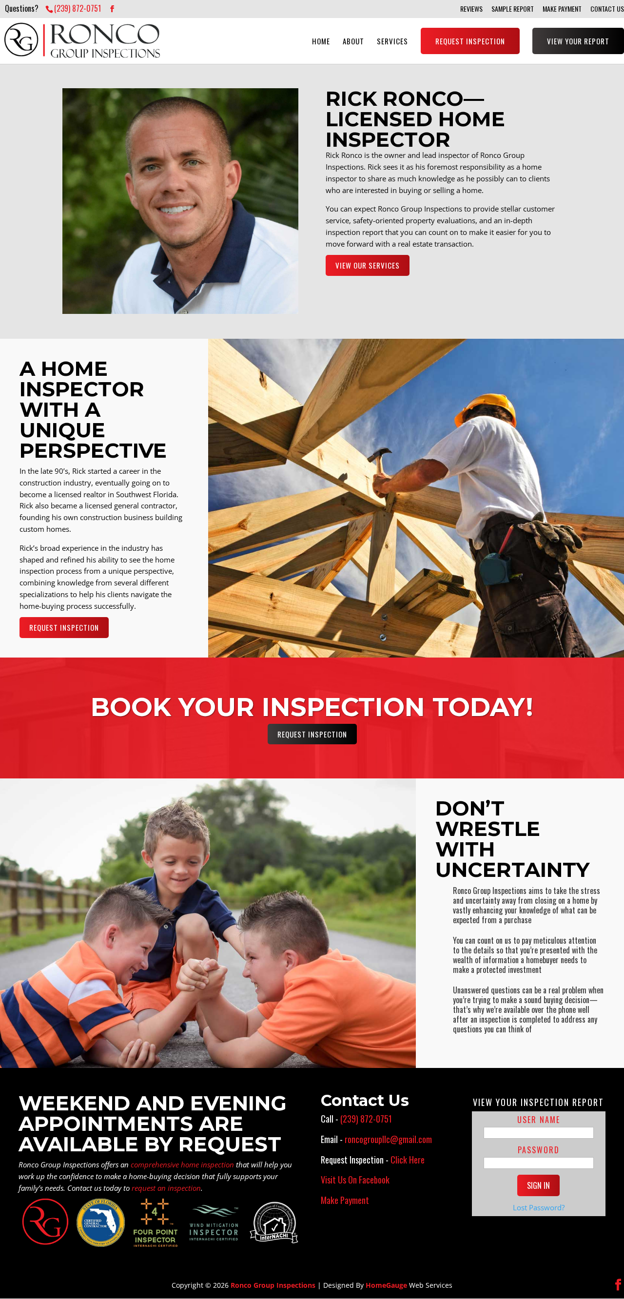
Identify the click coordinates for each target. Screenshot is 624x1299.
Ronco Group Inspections (273, 1285)
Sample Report (512, 9)
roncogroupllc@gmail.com (388, 1139)
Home (321, 41)
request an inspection (166, 1188)
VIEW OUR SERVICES (367, 265)
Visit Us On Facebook (355, 1179)
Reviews (471, 9)
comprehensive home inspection (182, 1164)
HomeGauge (386, 1285)
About (353, 41)
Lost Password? (539, 1207)
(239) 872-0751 (77, 8)
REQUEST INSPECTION (64, 627)
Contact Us (607, 9)
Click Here (407, 1159)
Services (392, 41)
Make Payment (562, 9)
